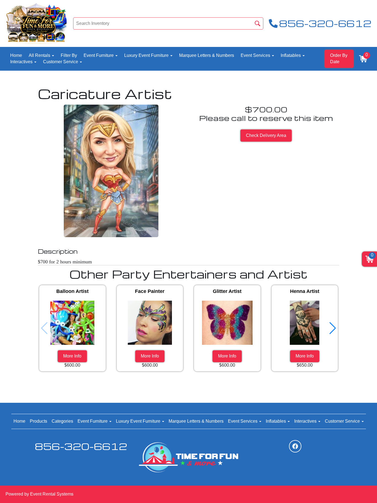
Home (16, 55)
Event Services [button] (256, 55)
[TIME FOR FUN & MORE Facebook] (295, 446)
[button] (332, 328)
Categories (62, 421)
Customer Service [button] (61, 61)
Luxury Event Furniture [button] (147, 55)
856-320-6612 (81, 446)
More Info (72, 356)
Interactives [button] (22, 61)
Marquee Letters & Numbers (206, 55)
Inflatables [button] (291, 55)
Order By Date (338, 58)
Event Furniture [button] (99, 55)
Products (38, 421)
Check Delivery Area (266, 135)
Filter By (69, 55)
